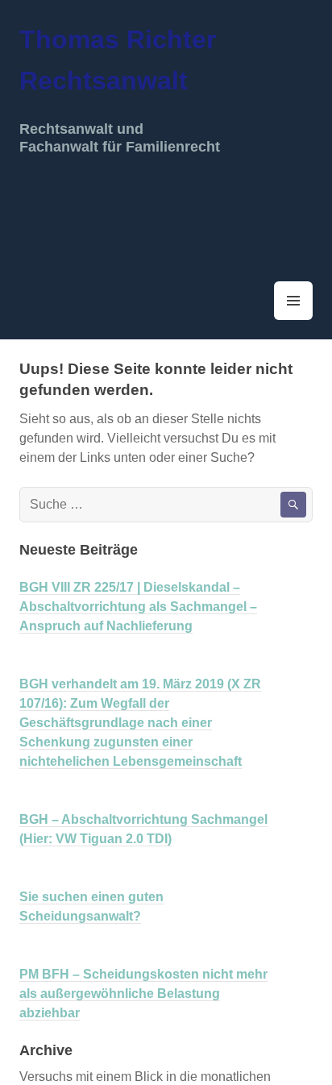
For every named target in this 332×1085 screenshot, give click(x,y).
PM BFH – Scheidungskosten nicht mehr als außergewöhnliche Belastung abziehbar (143, 993)
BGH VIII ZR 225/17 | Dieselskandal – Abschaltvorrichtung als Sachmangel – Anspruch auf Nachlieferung (138, 606)
